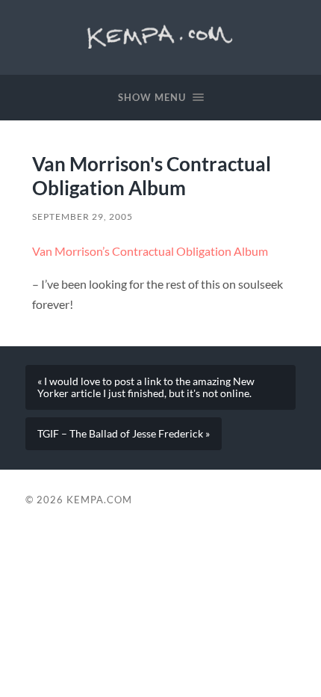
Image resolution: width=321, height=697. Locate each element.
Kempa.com (160, 34)
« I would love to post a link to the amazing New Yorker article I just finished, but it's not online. (146, 387)
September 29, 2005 (82, 216)
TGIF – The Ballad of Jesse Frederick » (123, 434)
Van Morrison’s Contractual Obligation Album (150, 251)
